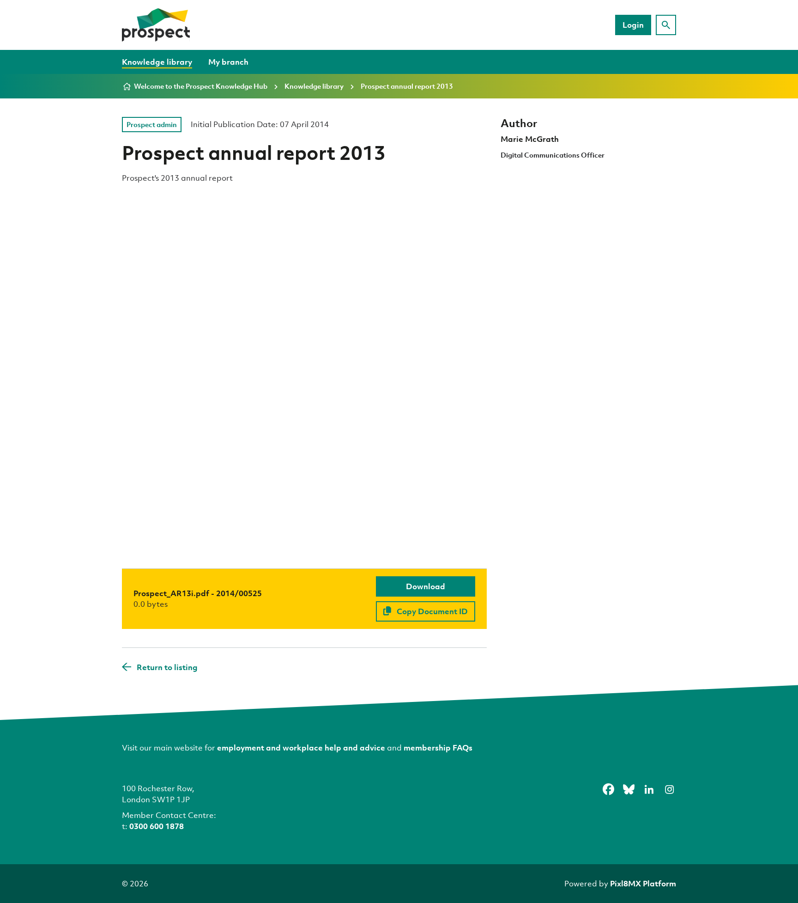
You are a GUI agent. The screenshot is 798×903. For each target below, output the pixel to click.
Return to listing (167, 667)
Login (633, 24)
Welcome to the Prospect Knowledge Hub (200, 86)
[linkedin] (649, 790)
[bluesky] (628, 790)
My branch (228, 61)
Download (425, 586)
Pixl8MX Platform (643, 883)
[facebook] (608, 790)
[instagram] (669, 790)
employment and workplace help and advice (301, 747)
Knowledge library (157, 61)
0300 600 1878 (156, 826)
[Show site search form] (666, 25)
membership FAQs (438, 747)
